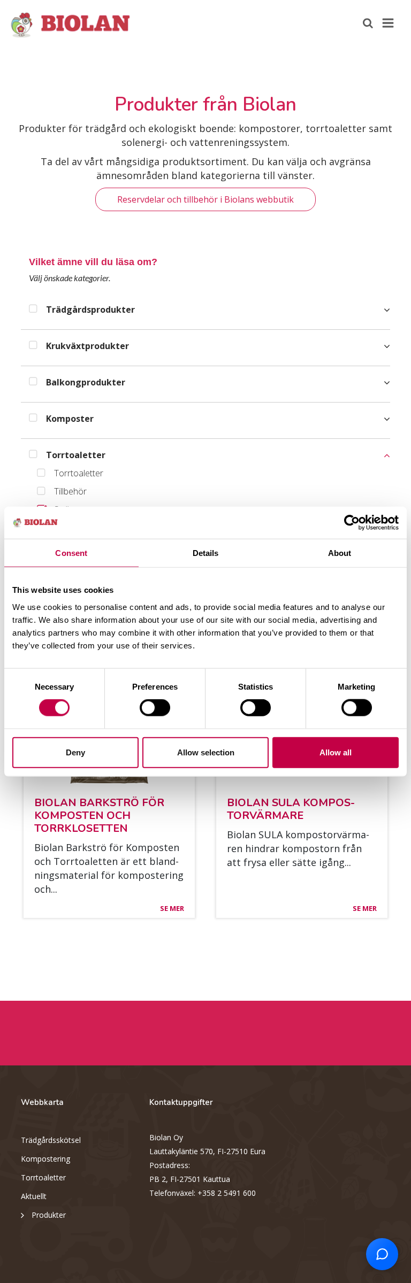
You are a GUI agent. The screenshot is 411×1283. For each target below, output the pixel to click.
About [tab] (340, 553)
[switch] (155, 707)
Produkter (49, 1215)
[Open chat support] (382, 1254)
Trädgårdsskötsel (51, 1140)
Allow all (335, 751)
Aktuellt (34, 1196)
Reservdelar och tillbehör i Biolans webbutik (205, 199)
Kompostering (45, 1159)
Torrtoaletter (43, 1177)
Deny (75, 751)
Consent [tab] (71, 553)
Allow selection (205, 751)
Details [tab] (206, 553)
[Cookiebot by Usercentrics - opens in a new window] (352, 523)
